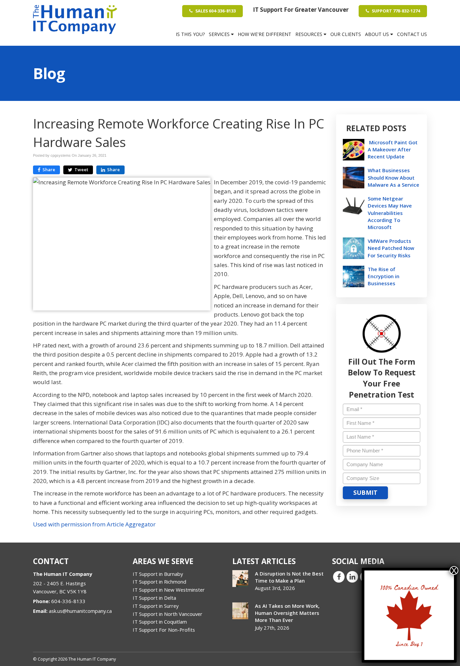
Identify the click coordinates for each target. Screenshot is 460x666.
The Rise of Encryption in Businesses (383, 276)
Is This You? (190, 34)
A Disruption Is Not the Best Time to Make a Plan (289, 577)
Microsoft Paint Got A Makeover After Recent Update (393, 149)
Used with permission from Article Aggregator (94, 524)
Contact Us (412, 34)
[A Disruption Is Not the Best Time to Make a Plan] (240, 578)
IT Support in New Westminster (169, 589)
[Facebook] (339, 576)
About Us (377, 34)
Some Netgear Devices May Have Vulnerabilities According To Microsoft (390, 212)
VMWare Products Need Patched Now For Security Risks (391, 247)
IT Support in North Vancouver (167, 613)
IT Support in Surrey (155, 605)
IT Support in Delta (154, 597)
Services (220, 34)
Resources (309, 34)
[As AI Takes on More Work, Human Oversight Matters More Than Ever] (240, 610)
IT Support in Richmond (159, 581)
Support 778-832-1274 (395, 11)
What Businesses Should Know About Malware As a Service (393, 177)
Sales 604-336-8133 (215, 11)
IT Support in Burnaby (158, 573)
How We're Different (264, 34)
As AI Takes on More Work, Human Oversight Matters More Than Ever (287, 612)
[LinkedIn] (352, 576)
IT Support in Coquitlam (160, 621)
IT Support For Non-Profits (164, 629)
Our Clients (345, 34)
